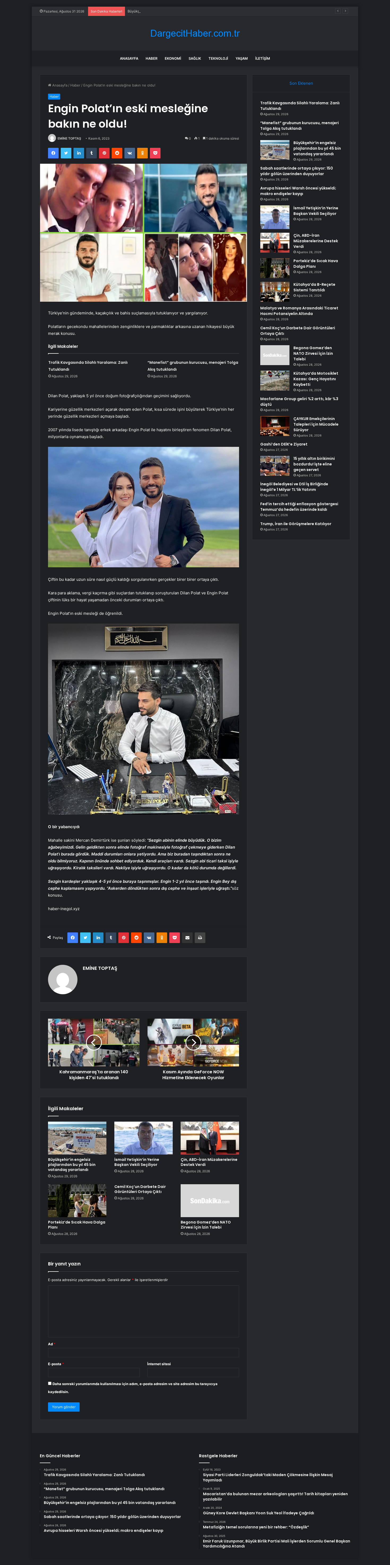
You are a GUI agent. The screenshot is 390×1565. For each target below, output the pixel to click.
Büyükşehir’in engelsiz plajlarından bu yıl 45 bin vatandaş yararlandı (183, 11)
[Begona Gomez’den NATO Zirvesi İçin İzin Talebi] (210, 1200)
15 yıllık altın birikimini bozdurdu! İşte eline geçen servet (314, 464)
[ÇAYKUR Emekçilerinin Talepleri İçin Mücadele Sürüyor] (274, 426)
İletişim (262, 58)
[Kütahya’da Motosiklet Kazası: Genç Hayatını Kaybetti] (274, 381)
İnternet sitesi (159, 1364)
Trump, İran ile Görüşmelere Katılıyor (295, 523)
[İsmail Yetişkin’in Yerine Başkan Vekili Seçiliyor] (143, 1138)
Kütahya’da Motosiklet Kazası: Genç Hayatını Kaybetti (315, 379)
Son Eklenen (301, 83)
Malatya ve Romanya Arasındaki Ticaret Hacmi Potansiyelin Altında (299, 310)
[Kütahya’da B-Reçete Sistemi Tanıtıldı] (274, 292)
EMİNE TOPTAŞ (69, 138)
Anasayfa (129, 58)
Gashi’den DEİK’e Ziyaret (283, 444)
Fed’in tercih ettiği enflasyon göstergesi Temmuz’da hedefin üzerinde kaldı (299, 506)
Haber (151, 58)
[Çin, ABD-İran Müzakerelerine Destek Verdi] (210, 1138)
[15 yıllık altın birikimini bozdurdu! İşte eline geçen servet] (274, 466)
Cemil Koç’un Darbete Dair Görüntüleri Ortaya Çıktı (140, 1189)
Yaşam (242, 58)
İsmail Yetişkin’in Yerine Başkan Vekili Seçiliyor (136, 1162)
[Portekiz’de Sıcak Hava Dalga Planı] (77, 1200)
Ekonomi (173, 58)
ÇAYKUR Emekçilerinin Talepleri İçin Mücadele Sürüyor (316, 424)
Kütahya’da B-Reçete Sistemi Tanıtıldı (314, 287)
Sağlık (195, 58)
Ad (51, 1344)
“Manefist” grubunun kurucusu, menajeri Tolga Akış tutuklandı (299, 125)
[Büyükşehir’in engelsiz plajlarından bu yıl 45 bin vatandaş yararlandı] (77, 1138)
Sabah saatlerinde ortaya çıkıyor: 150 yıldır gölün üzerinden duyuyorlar (296, 171)
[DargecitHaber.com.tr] (195, 33)
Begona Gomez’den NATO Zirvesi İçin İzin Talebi (206, 1225)
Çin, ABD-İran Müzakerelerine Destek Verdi (209, 1162)
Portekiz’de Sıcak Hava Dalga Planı (76, 1225)
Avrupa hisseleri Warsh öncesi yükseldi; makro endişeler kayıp (298, 190)
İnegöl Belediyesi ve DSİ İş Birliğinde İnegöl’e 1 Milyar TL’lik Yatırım (294, 486)
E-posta (56, 1364)
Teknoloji (218, 58)
